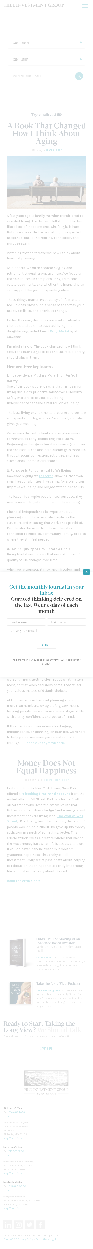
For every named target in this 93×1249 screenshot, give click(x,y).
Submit (46, 644)
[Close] (86, 572)
